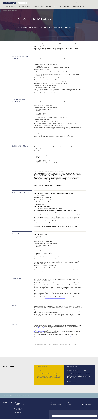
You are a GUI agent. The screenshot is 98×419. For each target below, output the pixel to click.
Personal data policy (86, 404)
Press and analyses (40, 3)
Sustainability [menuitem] (65, 6)
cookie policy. (62, 92)
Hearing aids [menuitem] (38, 6)
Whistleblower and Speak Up (56, 404)
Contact (32, 3)
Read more (71, 381)
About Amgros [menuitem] (11, 6)
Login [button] (91, 3)
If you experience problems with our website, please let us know (16, 395)
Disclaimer (68, 404)
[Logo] (7, 402)
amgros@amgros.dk (39, 327)
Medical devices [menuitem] (51, 6)
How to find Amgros (86, 402)
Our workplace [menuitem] (78, 6)
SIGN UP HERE (55, 416)
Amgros (5, 10)
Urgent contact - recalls (55, 402)
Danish (21, 3)
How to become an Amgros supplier (55, 3)
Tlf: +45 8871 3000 (18, 408)
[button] (78, 3)
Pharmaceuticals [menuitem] (25, 6)
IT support (68, 402)
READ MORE (40, 381)
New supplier (85, 3)
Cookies (68, 406)
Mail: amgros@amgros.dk (19, 411)
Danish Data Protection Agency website (55, 298)
